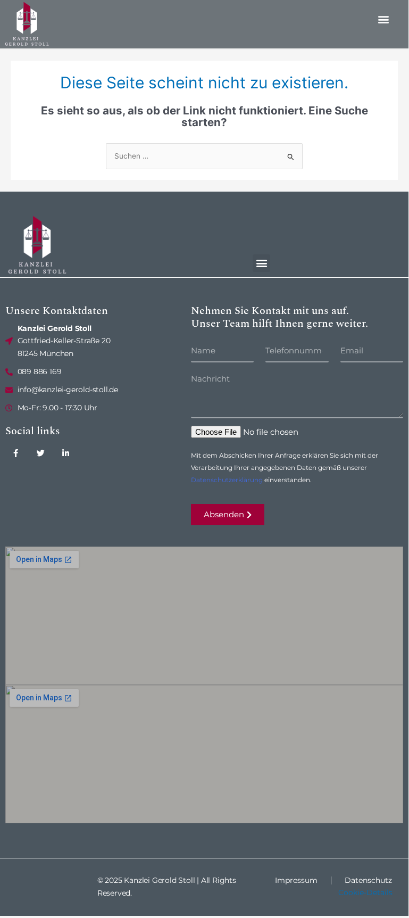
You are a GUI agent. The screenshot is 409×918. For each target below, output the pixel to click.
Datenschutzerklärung (227, 480)
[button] (384, 19)
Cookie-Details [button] (365, 892)
